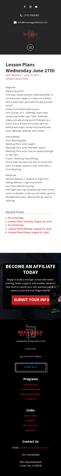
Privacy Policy (30, 349)
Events (30, 420)
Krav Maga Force (31, 394)
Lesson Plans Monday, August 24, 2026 (29, 229)
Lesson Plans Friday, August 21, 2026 (28, 232)
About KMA (30, 416)
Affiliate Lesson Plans (17, 78)
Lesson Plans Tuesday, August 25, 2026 (30, 221)
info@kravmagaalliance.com (32, 22)
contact (30, 367)
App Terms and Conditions (30, 356)
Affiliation (30, 384)
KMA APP (30, 430)
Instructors (30, 425)
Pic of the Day (16, 218)
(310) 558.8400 (31, 15)
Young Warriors (30, 389)
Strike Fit (30, 399)
